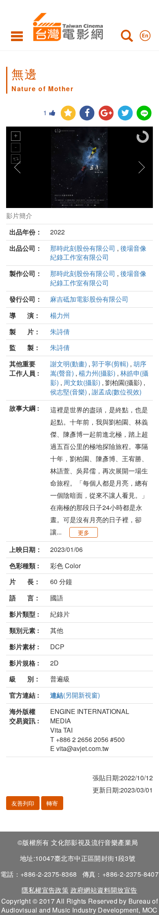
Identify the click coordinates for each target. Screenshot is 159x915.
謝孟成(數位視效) (116, 391)
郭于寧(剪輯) (110, 363)
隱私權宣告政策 (45, 890)
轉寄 (52, 803)
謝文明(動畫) (68, 363)
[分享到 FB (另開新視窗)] (87, 113)
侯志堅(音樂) (68, 391)
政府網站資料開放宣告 (104, 890)
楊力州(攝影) (97, 373)
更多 (83, 532)
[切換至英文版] (145, 34)
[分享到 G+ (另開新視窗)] (106, 113)
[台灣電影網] (66, 25)
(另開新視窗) (75, 695)
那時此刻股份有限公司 (82, 248)
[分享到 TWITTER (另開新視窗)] (125, 113)
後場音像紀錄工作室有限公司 (98, 252)
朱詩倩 (60, 331)
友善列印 (22, 803)
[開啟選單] (17, 36)
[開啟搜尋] (127, 37)
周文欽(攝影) (82, 382)
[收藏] (68, 113)
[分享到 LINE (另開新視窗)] (144, 113)
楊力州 (60, 315)
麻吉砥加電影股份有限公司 (89, 299)
